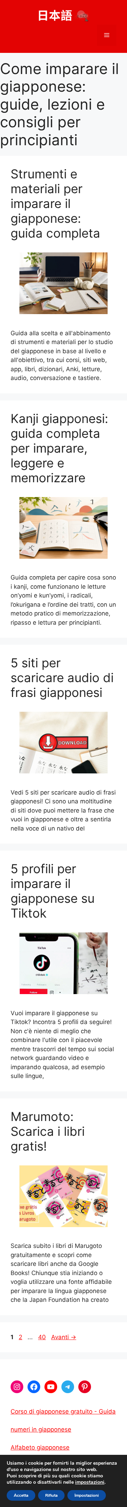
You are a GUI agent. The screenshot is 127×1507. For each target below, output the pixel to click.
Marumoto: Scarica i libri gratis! (48, 1131)
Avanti (63, 1337)
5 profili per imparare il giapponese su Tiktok (53, 890)
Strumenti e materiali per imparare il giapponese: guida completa (55, 203)
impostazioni (89, 1482)
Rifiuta (51, 1495)
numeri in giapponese (41, 1429)
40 (43, 1337)
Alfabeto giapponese (40, 1447)
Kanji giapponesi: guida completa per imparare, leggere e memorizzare (59, 448)
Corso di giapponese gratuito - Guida (63, 1411)
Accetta (21, 1495)
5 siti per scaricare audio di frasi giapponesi (62, 677)
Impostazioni (86, 1495)
